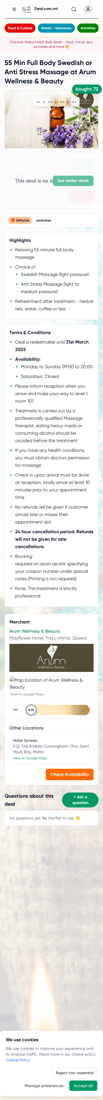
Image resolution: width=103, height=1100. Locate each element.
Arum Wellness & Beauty (34, 631)
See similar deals (73, 180)
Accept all (83, 1085)
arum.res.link (53, 563)
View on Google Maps (30, 758)
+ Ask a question (80, 800)
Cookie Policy (17, 1060)
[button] (58, 710)
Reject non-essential (75, 1072)
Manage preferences (44, 1085)
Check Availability (69, 774)
